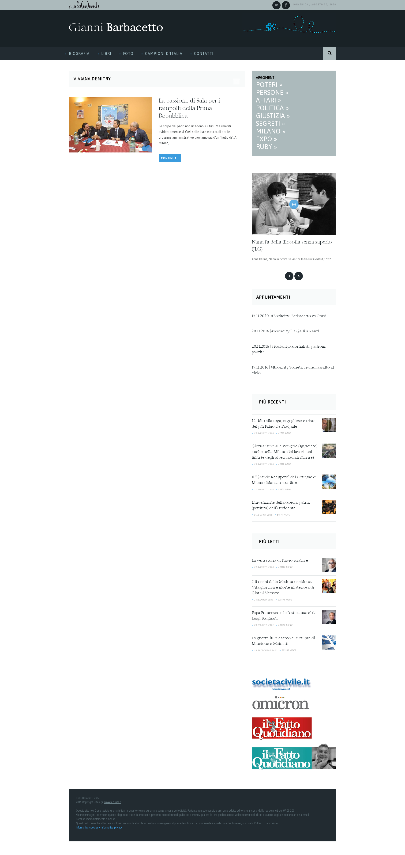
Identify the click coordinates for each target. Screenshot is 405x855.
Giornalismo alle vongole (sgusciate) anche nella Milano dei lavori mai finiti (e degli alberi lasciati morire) (284, 450)
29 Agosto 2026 (264, 432)
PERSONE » (272, 92)
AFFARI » (268, 100)
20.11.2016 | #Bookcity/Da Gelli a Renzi (285, 330)
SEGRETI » (270, 123)
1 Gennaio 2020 (263, 598)
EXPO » (266, 139)
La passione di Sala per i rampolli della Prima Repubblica (189, 108)
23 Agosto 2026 (264, 463)
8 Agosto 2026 (263, 513)
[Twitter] (276, 5)
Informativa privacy (111, 826)
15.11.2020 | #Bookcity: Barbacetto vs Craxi (289, 315)
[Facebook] (286, 5)
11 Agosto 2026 (264, 488)
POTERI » (269, 84)
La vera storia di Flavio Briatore (280, 559)
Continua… (170, 158)
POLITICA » (272, 108)
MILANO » (270, 131)
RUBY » (266, 146)
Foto (128, 53)
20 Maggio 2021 (264, 623)
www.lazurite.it (112, 800)
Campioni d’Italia (163, 53)
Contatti (204, 53)
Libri (106, 53)
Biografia (79, 53)
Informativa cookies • (88, 826)
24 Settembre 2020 (265, 649)
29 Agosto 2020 (264, 565)
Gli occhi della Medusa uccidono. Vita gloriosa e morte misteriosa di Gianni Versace (283, 586)
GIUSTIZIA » (273, 115)
